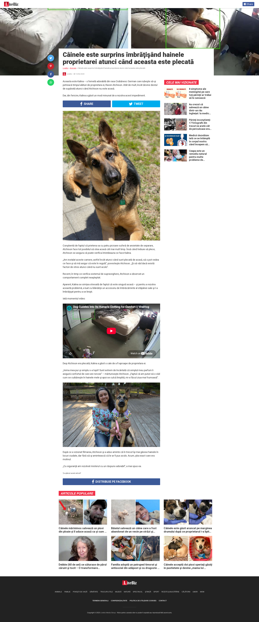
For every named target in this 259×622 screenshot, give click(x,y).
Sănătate (94, 591)
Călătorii (186, 591)
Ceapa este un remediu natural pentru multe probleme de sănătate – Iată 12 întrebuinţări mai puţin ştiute (199, 155)
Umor (195, 591)
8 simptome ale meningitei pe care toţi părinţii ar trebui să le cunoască (200, 93)
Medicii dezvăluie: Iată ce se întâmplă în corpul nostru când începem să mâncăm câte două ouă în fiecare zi (199, 140)
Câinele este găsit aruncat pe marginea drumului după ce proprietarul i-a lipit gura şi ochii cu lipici (188, 530)
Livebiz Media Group (108, 612)
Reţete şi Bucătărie (170, 591)
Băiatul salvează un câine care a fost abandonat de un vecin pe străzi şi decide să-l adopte (133, 530)
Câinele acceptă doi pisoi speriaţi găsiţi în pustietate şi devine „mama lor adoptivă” (188, 566)
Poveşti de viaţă (80, 591)
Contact (163, 600)
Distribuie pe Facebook (113, 481)
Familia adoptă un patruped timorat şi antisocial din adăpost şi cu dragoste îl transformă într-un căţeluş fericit (135, 566)
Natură (127, 591)
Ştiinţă (148, 591)
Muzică (118, 591)
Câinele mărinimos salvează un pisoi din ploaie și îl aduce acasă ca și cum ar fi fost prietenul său (83, 530)
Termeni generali (100, 600)
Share (88, 104)
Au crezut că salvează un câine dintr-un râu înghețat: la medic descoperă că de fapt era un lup (199, 109)
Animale (58, 591)
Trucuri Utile (106, 591)
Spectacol (138, 591)
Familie (67, 591)
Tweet (138, 104)
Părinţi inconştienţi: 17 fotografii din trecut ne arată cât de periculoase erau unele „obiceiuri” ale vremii (200, 124)
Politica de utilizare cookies (143, 600)
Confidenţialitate (119, 600)
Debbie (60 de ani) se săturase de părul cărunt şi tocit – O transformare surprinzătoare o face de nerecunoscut (83, 566)
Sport (156, 591)
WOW (202, 591)
